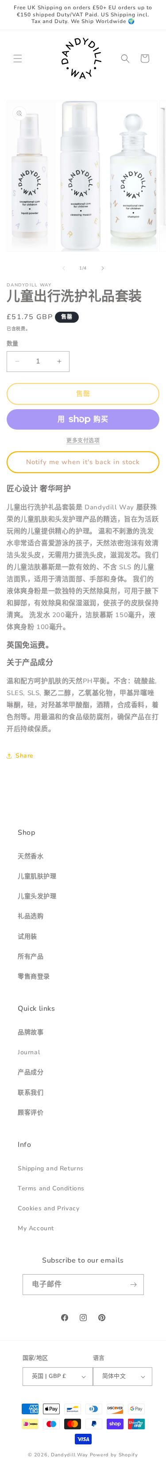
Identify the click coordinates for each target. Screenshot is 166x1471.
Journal (29, 1052)
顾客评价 (30, 1112)
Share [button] (24, 755)
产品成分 (30, 1072)
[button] (17, 58)
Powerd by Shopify (114, 1454)
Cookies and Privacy (48, 1208)
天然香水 (30, 856)
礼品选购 (30, 916)
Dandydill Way (69, 1454)
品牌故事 (30, 1032)
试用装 (27, 936)
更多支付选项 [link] (83, 440)
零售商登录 (34, 976)
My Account (36, 1228)
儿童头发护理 (37, 896)
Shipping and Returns (51, 1168)
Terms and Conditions (51, 1188)
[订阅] (133, 1284)
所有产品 (30, 956)
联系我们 (30, 1092)
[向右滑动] (102, 268)
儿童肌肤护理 (37, 876)
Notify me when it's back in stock (83, 462)
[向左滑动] (63, 268)
